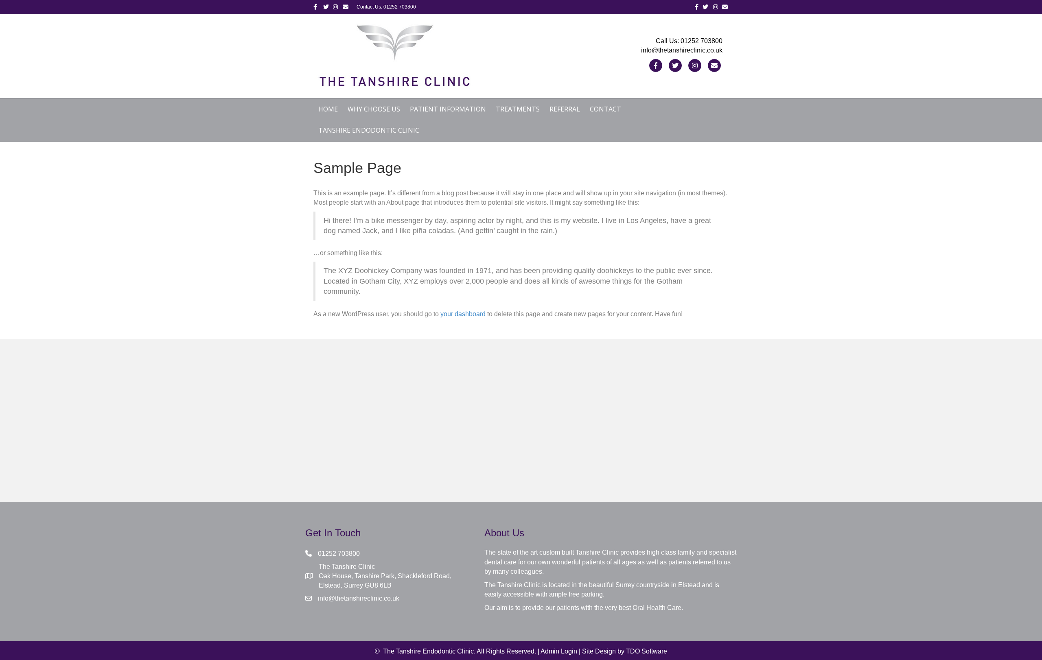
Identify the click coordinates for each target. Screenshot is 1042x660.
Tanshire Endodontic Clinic (368, 130)
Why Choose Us (374, 109)
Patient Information (448, 109)
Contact (605, 109)
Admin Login (559, 651)
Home (328, 109)
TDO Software (646, 651)
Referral (564, 109)
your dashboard (463, 313)
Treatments (518, 109)
